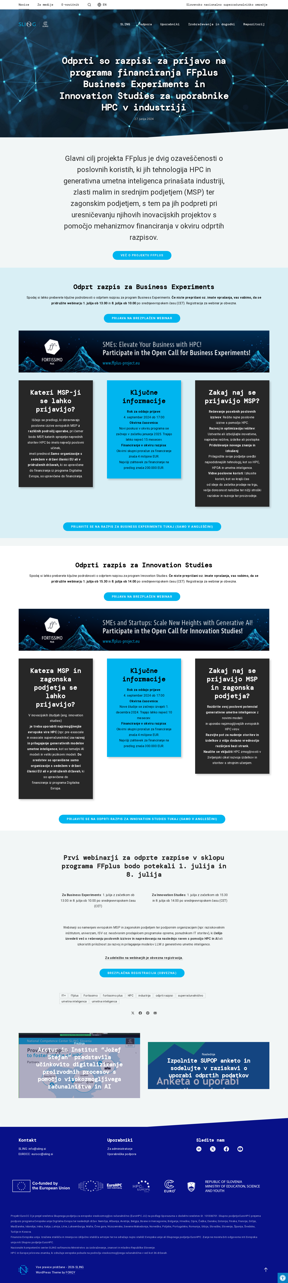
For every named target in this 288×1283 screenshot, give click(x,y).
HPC (130, 995)
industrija (145, 995)
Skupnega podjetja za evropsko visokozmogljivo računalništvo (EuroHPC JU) (100, 1215)
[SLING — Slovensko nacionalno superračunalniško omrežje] (33, 24)
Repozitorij (254, 24)
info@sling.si (37, 1149)
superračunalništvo (190, 995)
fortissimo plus (113, 995)
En (104, 5)
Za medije (45, 5)
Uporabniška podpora (121, 1154)
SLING (125, 24)
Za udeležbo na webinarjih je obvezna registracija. (144, 958)
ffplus (75, 995)
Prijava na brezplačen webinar (142, 318)
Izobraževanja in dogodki (211, 24)
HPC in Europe (19, 1252)
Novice (24, 5)
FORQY (70, 1272)
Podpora (145, 24)
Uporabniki (170, 24)
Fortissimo (91, 995)
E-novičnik (70, 5)
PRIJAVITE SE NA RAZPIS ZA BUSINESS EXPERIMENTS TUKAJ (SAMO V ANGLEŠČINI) (142, 526)
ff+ (64, 995)
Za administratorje (119, 1149)
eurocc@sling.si (42, 1154)
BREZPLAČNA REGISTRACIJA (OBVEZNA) (142, 973)
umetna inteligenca (74, 1001)
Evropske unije (43, 1221)
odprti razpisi (164, 995)
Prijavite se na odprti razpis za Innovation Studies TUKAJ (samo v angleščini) (142, 819)
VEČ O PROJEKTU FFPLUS (142, 255)
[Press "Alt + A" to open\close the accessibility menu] (283, 1278)
